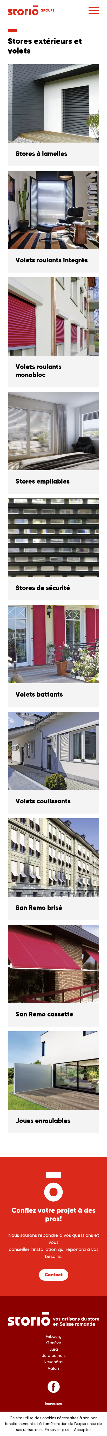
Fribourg (54, 1336)
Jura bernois (53, 1355)
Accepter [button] (82, 1430)
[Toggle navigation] (93, 10)
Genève (53, 1343)
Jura (53, 1349)
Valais (53, 1368)
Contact (54, 1275)
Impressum (53, 1404)
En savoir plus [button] (57, 1430)
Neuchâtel (53, 1362)
